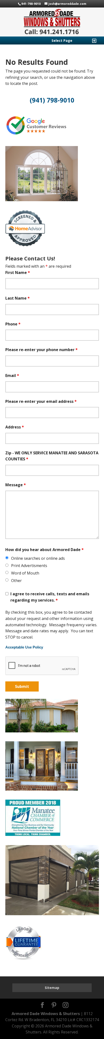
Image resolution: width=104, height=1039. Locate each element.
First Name (17, 272)
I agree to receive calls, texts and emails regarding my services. (49, 597)
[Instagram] (65, 1005)
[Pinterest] (54, 1005)
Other (16, 580)
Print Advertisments (29, 565)
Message (15, 484)
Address (14, 427)
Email (12, 375)
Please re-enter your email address (41, 401)
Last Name (17, 298)
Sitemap (52, 987)
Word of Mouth (25, 573)
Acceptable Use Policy (24, 647)
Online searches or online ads (38, 558)
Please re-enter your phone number (41, 349)
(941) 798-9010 (52, 100)
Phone (13, 324)
